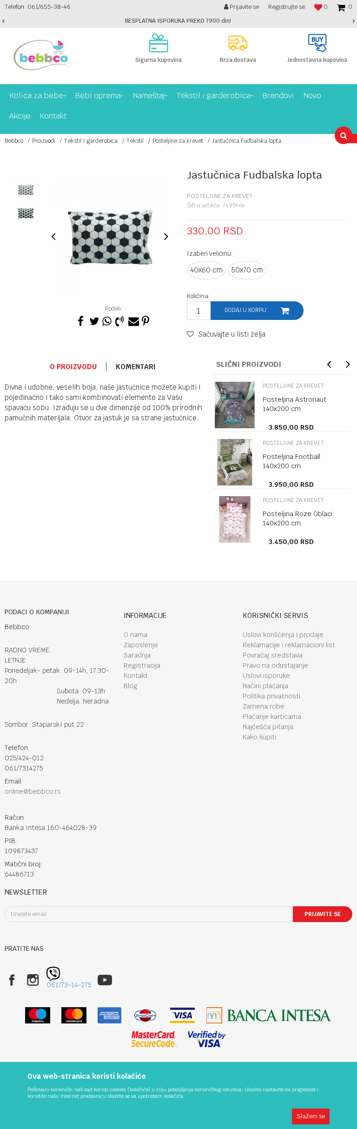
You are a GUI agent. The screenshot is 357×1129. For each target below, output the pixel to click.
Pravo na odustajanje (275, 665)
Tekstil (135, 141)
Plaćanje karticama (272, 716)
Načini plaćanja (265, 686)
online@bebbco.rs (33, 791)
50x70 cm (247, 270)
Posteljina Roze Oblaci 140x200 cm (297, 518)
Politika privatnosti (271, 696)
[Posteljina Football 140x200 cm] (235, 462)
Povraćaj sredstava (273, 655)
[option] (178, 21)
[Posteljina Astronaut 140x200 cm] (235, 405)
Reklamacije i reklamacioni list (289, 645)
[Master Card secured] (154, 1039)
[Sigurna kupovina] (159, 42)
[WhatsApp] (106, 320)
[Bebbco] (41, 55)
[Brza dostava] (238, 42)
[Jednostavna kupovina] (317, 42)
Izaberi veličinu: (210, 253)
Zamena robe (263, 706)
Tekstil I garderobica (91, 141)
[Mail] (132, 320)
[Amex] (109, 1015)
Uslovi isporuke (266, 675)
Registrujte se (286, 7)
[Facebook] (80, 320)
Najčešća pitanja (268, 727)
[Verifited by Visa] (207, 1039)
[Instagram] (33, 980)
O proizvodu (73, 366)
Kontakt (136, 675)
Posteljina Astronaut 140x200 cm (294, 404)
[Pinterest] (145, 320)
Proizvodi (43, 141)
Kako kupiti (259, 737)
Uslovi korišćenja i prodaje (283, 634)
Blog (131, 686)
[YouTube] (105, 980)
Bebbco (14, 141)
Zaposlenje (141, 645)
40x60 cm (206, 270)
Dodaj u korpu (245, 310)
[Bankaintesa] (269, 1015)
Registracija (142, 665)
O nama (135, 634)
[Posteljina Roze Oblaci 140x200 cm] (235, 519)
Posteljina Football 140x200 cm (291, 461)
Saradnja (137, 655)
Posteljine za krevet (177, 141)
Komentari (136, 366)
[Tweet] (93, 320)
